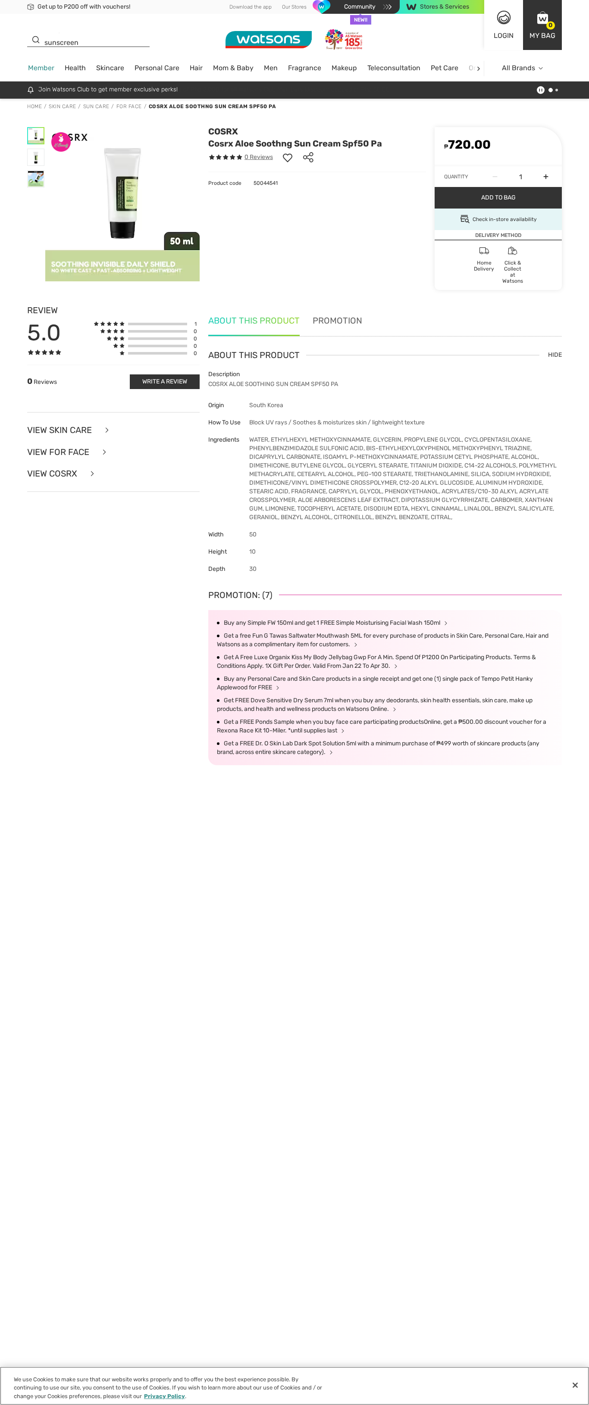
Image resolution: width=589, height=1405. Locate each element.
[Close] (575, 1385)
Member (41, 68)
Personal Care (157, 68)
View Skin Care (60, 430)
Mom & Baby (233, 68)
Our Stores (294, 7)
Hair (196, 68)
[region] (294, 1386)
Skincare (110, 68)
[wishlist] (287, 157)
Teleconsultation (393, 68)
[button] (542, 25)
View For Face (59, 452)
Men (271, 68)
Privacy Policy (164, 1396)
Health (75, 68)
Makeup (344, 68)
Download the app (250, 7)
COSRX (223, 131)
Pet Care (444, 68)
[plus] (545, 176)
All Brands (518, 68)
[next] (478, 68)
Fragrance (304, 68)
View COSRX (53, 473)
